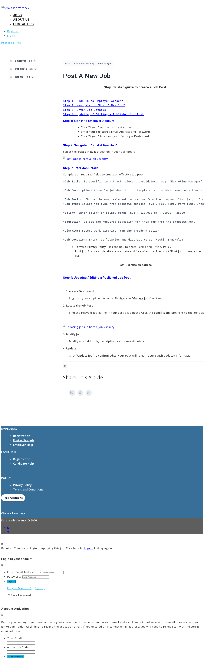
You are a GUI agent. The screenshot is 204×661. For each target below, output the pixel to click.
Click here (32, 626)
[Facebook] (72, 393)
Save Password (21, 595)
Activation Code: (18, 647)
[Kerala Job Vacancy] (15, 8)
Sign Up (40, 588)
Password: (14, 576)
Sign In (11, 35)
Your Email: (14, 638)
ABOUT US (21, 19)
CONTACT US (23, 24)
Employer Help (87, 63)
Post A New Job (23, 440)
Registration (21, 436)
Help (76, 63)
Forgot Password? (19, 588)
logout (88, 548)
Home (67, 63)
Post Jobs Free (11, 43)
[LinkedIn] (89, 393)
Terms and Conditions (28, 489)
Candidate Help (23, 463)
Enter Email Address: (21, 572)
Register (13, 31)
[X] (80, 393)
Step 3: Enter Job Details (84, 109)
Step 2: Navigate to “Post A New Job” (94, 105)
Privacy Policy (22, 485)
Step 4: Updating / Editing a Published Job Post (103, 114)
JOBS (17, 15)
